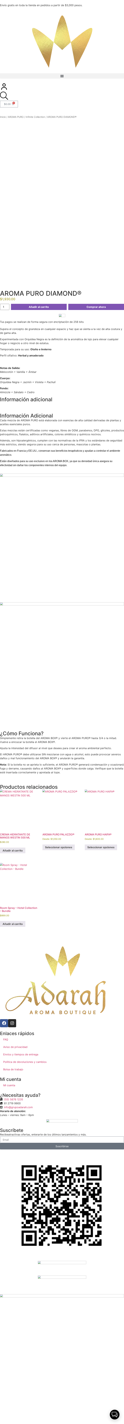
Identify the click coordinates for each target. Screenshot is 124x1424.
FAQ (5, 1039)
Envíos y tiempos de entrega (20, 1054)
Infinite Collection (35, 117)
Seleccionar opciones (58, 847)
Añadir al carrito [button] (13, 850)
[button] (62, 76)
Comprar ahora (96, 307)
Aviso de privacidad (15, 1047)
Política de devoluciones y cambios (24, 1061)
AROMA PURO (16, 117)
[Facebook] (4, 1023)
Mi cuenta (9, 1085)
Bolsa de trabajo (13, 1069)
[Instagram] (12, 1023)
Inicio (3, 117)
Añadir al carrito (39, 307)
